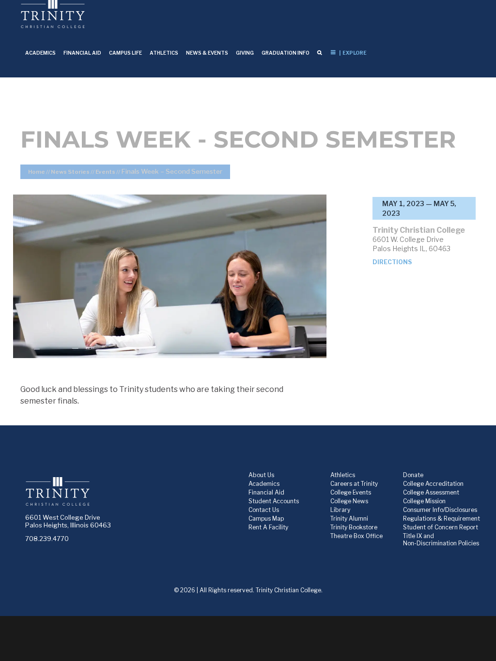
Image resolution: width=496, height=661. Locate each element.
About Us (261, 475)
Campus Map (266, 518)
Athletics (342, 475)
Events (105, 171)
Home (36, 171)
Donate (413, 475)
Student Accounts (273, 501)
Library (340, 509)
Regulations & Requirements (443, 518)
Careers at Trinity (354, 483)
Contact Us (263, 509)
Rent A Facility (268, 527)
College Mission (424, 501)
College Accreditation (433, 483)
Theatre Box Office (356, 536)
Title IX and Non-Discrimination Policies (441, 539)
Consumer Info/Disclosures (440, 509)
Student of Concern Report (440, 527)
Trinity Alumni (349, 518)
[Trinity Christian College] (126, 495)
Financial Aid (266, 492)
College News (349, 501)
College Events (350, 492)
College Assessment (431, 492)
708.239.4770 (47, 538)
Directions (392, 262)
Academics (263, 483)
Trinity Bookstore (353, 527)
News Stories (70, 171)
